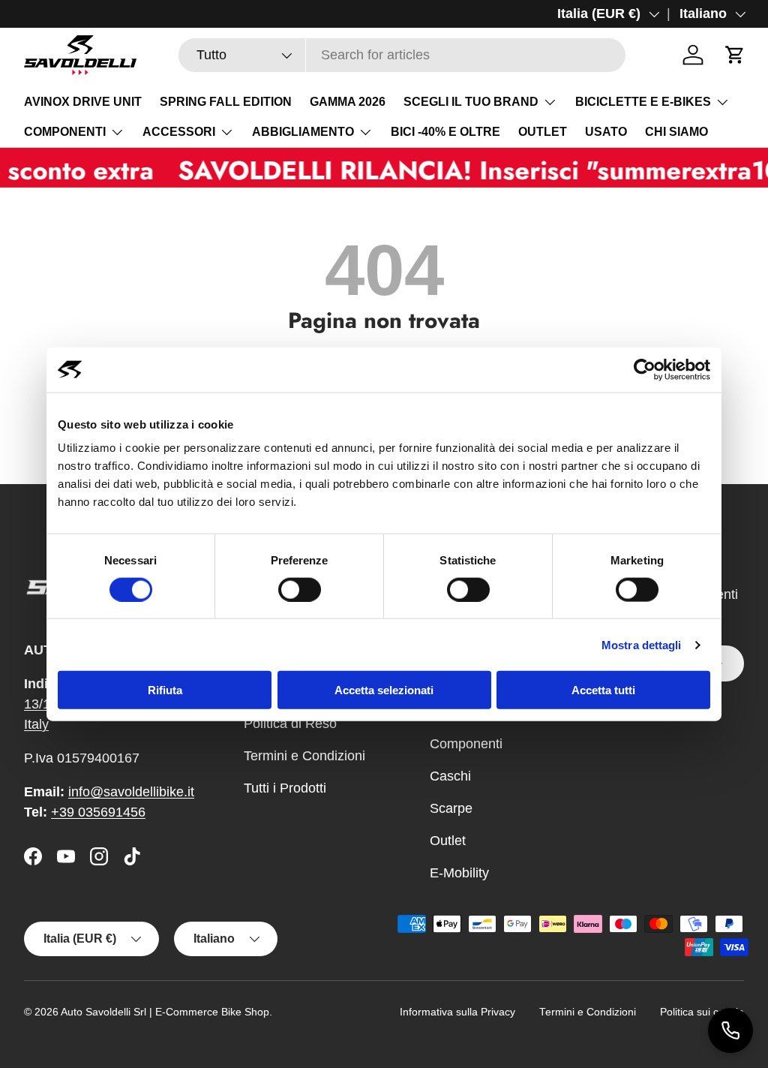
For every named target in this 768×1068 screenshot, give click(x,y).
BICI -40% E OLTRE (445, 131)
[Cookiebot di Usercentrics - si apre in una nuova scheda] (644, 369)
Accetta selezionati (384, 690)
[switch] (299, 589)
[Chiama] (730, 1030)
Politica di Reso (290, 723)
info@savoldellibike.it (131, 791)
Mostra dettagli (642, 644)
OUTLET (542, 131)
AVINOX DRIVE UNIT (83, 101)
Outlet (448, 840)
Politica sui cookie (702, 1012)
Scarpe (451, 808)
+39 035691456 (98, 812)
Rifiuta (165, 690)
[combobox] (402, 55)
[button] (735, 54)
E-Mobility (459, 872)
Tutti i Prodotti (285, 788)
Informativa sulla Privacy (457, 1012)
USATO (606, 131)
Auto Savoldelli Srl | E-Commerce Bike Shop (165, 1012)
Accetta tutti (603, 690)
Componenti (466, 743)
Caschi (450, 776)
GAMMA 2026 (348, 101)
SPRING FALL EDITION (226, 101)
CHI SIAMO (676, 131)
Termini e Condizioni (304, 755)
